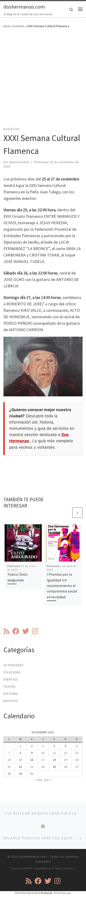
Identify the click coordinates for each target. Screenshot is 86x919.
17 (42, 760)
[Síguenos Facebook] (15, 631)
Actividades (13, 665)
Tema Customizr (65, 868)
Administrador (19, 162)
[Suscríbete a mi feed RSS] (6, 631)
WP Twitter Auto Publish (27, 893)
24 (42, 767)
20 (76, 760)
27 (76, 767)
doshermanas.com (33, 857)
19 (65, 760)
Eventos (19, 26)
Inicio (7, 26)
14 (9, 760)
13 (76, 753)
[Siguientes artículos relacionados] (77, 512)
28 (9, 774)
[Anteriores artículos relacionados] (66, 512)
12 (65, 753)
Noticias (10, 701)
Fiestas (9, 686)
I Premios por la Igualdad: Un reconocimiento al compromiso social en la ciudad (62, 585)
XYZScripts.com (62, 893)
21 (9, 767)
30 (31, 774)
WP (30, 868)
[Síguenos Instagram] (35, 631)
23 (31, 767)
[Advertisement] (43, 80)
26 (65, 767)
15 (20, 760)
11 (54, 753)
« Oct (38, 780)
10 (42, 753)
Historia (10, 694)
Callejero (12, 672)
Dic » (47, 780)
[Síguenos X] (25, 631)
